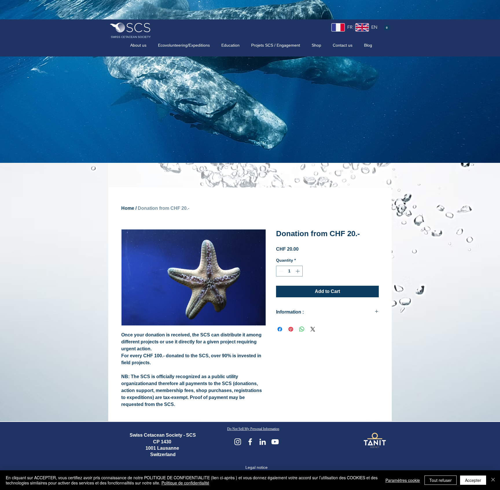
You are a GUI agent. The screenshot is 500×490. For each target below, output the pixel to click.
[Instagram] (237, 441)
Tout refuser (440, 480)
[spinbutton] (289, 271)
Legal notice (256, 467)
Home (127, 208)
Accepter (473, 480)
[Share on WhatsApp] (301, 329)
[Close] (493, 480)
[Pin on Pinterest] (290, 329)
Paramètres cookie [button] (402, 480)
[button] (387, 26)
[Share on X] (312, 329)
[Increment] (298, 271)
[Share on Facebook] (279, 329)
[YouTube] (275, 441)
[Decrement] (280, 271)
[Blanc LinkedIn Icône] (262, 441)
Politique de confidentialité (185, 483)
